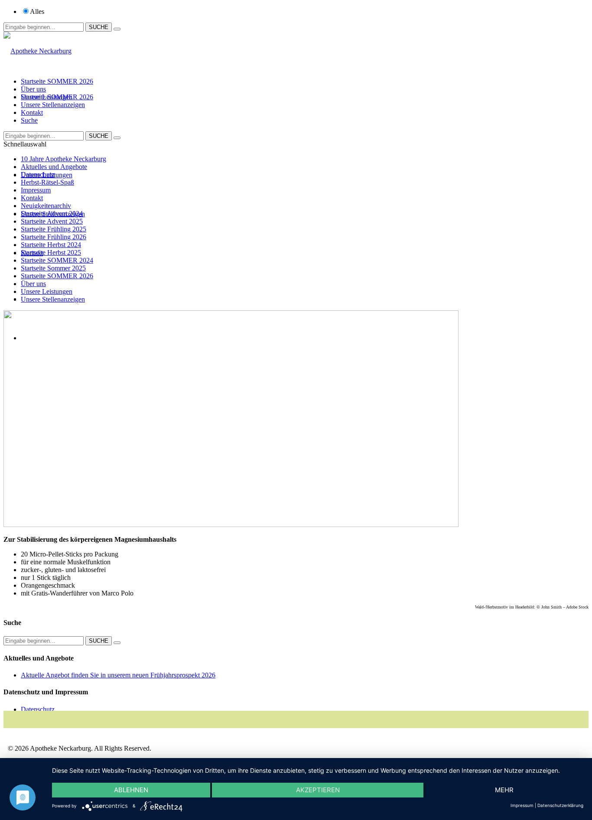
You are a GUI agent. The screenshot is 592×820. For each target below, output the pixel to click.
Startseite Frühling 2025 (53, 229)
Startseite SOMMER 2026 (57, 81)
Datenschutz (38, 174)
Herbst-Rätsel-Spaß (47, 182)
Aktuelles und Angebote (54, 166)
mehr (504, 790)
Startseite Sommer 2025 (53, 268)
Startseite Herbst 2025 (51, 252)
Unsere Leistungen (46, 97)
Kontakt (32, 112)
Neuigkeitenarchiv (46, 205)
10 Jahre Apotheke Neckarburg (63, 159)
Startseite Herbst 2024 (51, 244)
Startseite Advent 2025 (52, 221)
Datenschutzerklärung (560, 805)
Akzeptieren (318, 790)
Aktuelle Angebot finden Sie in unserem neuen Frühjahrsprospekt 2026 (118, 675)
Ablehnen (131, 790)
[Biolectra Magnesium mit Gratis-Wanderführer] (231, 524)
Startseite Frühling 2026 (53, 237)
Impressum (36, 190)
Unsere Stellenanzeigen (53, 104)
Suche (29, 120)
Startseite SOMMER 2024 (57, 260)
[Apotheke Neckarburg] (37, 51)
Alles (37, 11)
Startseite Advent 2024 (52, 213)
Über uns (33, 89)
